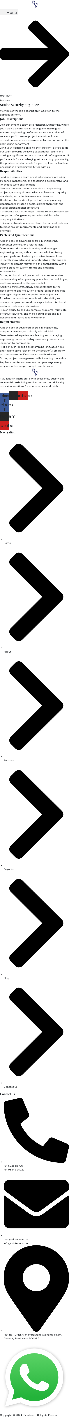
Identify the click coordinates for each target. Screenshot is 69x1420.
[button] (9, 12)
